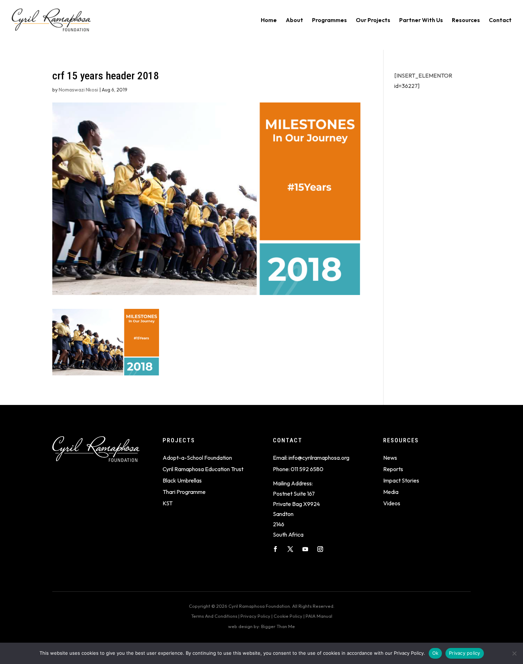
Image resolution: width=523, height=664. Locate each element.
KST (168, 503)
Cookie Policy (288, 616)
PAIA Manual (319, 616)
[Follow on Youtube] (305, 549)
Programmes (329, 20)
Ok (435, 653)
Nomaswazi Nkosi (78, 89)
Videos (391, 503)
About (294, 20)
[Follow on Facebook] (275, 549)
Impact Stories (401, 480)
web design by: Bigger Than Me (261, 626)
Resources (466, 20)
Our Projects (373, 20)
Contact (500, 20)
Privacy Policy (255, 616)
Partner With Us (421, 20)
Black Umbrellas (182, 480)
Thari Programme (184, 491)
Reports (393, 469)
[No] (514, 653)
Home (269, 20)
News (390, 457)
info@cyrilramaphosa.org (319, 457)
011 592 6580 (307, 469)
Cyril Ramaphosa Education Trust (203, 469)
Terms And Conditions (214, 616)
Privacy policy (464, 653)
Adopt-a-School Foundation (197, 457)
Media (390, 491)
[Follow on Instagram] (320, 549)
